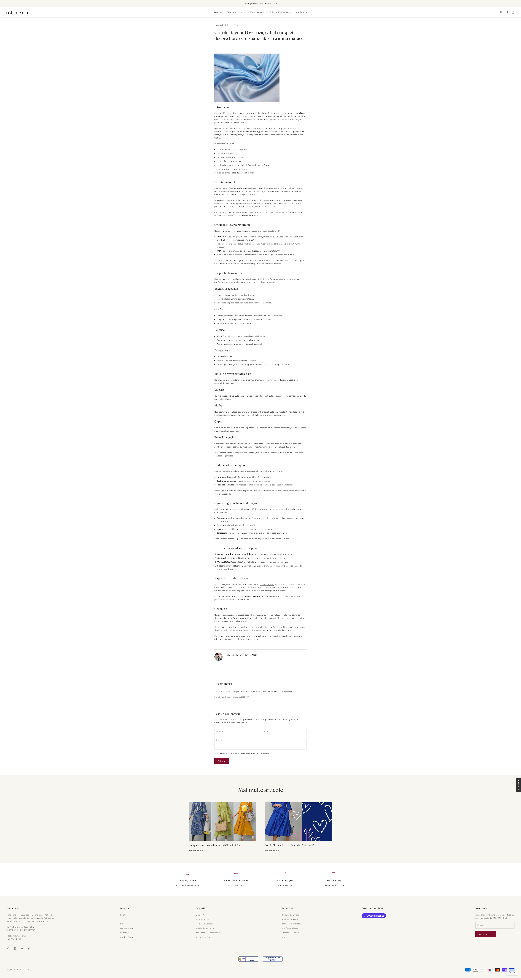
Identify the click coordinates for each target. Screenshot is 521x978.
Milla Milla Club (203, 919)
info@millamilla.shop (17, 936)
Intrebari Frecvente (205, 928)
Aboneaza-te (485, 934)
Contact (286, 937)
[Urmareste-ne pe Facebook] (8, 948)
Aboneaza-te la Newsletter (208, 933)
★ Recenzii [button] (518, 785)
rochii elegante (267, 584)
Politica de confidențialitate (283, 719)
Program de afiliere (372, 908)
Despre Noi (201, 915)
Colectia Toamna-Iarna (280, 12)
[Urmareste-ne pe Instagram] (15, 948)
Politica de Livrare (290, 915)
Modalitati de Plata (291, 924)
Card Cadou (301, 12)
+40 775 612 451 (14, 939)
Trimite (221, 761)
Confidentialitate (290, 928)
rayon (236, 24)
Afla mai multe (196, 851)
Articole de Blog (203, 937)
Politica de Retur (290, 919)
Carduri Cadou (127, 937)
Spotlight (231, 12)
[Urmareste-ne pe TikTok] (29, 948)
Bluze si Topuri (127, 928)
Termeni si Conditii (291, 933)
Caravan (30, 970)
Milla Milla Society (204, 924)
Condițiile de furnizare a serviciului (230, 722)
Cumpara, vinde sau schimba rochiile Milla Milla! (215, 845)
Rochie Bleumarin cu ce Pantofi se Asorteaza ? (289, 845)
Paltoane (124, 933)
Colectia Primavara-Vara (252, 12)
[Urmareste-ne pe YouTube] (22, 948)
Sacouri (123, 919)
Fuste (123, 924)
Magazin (218, 12)
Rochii (123, 915)
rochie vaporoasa (235, 636)
